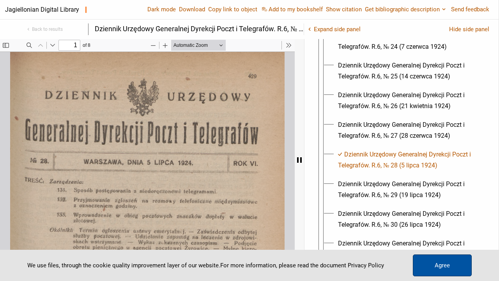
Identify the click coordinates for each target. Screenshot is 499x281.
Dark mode (161, 9)
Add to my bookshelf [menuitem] (296, 9)
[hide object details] (299, 160)
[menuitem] (408, 41)
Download (192, 9)
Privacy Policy (366, 265)
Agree (442, 265)
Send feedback (470, 9)
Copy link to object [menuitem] (232, 9)
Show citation (344, 9)
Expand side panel (337, 29)
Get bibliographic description (402, 9)
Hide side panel (469, 29)
